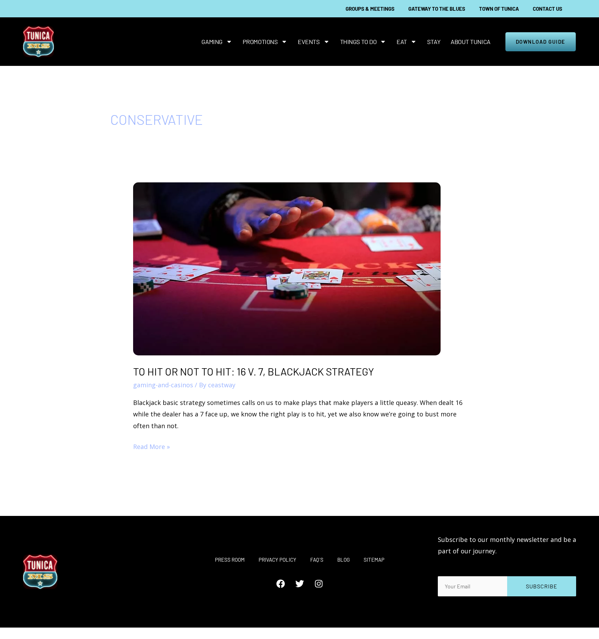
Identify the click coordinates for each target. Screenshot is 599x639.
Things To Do (358, 41)
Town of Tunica (499, 9)
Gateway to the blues (436, 9)
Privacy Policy (277, 559)
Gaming (211, 41)
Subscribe (541, 586)
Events (309, 41)
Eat (402, 41)
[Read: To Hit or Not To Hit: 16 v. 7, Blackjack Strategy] (287, 268)
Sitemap (374, 559)
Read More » (151, 446)
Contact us (547, 9)
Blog (343, 559)
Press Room (230, 559)
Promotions (260, 41)
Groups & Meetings (370, 9)
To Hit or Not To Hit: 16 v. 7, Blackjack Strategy (253, 371)
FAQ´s (316, 559)
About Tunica (471, 41)
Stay (433, 41)
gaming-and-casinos (163, 385)
